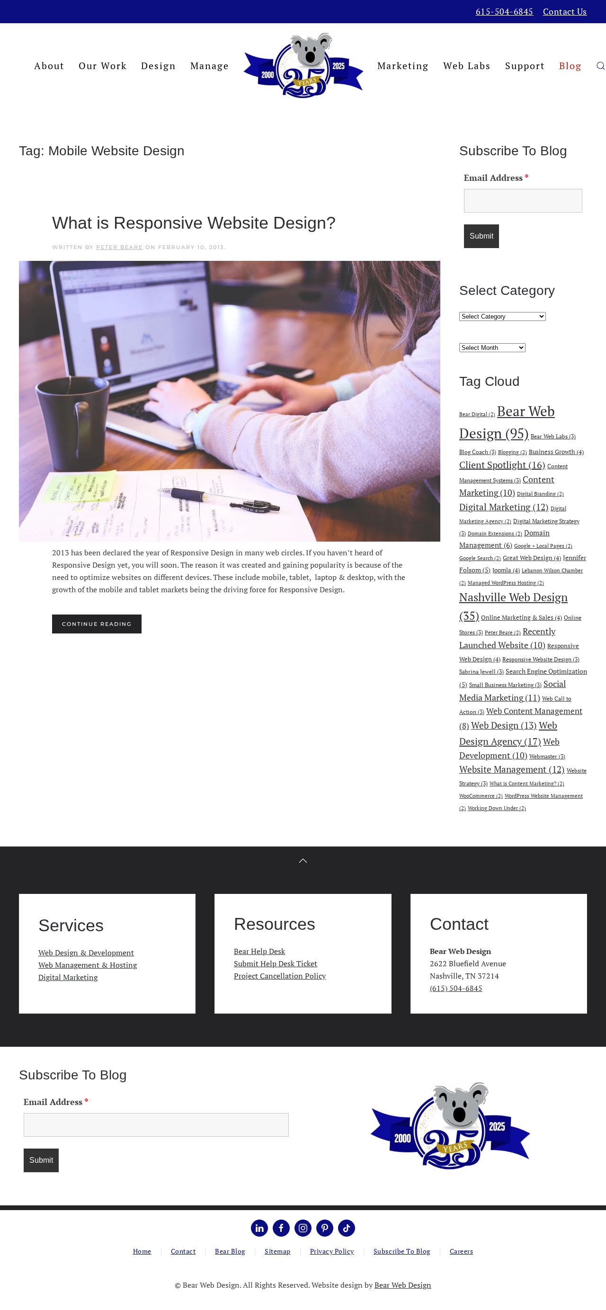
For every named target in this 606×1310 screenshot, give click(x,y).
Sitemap (278, 1251)
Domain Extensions (495, 533)
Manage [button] (209, 65)
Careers (461, 1251)
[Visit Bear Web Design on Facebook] (281, 1228)
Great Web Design (532, 557)
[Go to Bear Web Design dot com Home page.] (450, 1125)
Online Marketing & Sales (521, 617)
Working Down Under (497, 808)
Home (142, 1251)
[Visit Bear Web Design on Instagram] (303, 1228)
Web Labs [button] (467, 65)
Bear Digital (477, 414)
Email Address (496, 177)
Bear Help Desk (259, 951)
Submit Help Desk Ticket (275, 963)
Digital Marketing (504, 507)
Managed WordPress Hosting (506, 582)
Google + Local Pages (543, 546)
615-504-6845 (505, 11)
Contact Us (565, 11)
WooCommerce (481, 796)
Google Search (480, 558)
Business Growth (556, 451)
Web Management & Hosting (87, 965)
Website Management (512, 769)
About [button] (49, 65)
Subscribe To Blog (402, 1251)
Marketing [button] (403, 65)
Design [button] (158, 65)
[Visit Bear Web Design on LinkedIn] (259, 1228)
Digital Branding (540, 493)
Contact (183, 1251)
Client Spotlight (502, 464)
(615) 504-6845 (456, 988)
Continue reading (97, 624)
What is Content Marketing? (527, 783)
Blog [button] (570, 65)
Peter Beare (119, 247)
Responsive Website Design (540, 659)
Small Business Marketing (505, 684)
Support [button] (525, 65)
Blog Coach (477, 451)
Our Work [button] (103, 65)
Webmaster (547, 756)
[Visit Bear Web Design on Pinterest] (324, 1228)
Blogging (512, 452)
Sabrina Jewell (481, 671)
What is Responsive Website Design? (194, 222)
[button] (601, 65)
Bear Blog (230, 1251)
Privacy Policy (332, 1251)
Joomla (506, 570)
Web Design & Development (86, 952)
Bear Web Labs (553, 436)
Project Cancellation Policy (280, 976)
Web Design (504, 725)
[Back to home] (303, 65)
